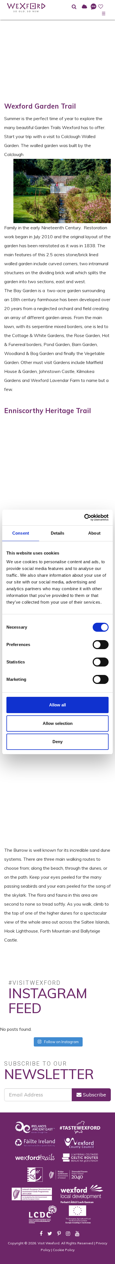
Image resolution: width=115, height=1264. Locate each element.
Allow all (57, 704)
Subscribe (94, 1094)
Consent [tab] (20, 533)
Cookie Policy (64, 1250)
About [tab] (94, 533)
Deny (57, 741)
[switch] (101, 644)
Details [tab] (57, 533)
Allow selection (58, 723)
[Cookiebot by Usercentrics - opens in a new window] (84, 517)
